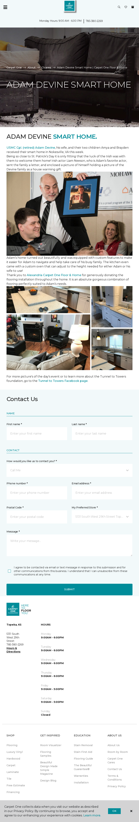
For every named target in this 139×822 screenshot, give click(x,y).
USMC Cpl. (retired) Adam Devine (31, 147)
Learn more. (92, 815)
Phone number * (17, 483)
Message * (13, 531)
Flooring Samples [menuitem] (45, 753)
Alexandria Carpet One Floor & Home (54, 275)
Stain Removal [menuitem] (83, 745)
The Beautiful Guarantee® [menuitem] (83, 767)
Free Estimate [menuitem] (16, 785)
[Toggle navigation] (5, 7)
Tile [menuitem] (9, 778)
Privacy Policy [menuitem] (117, 786)
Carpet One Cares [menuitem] (115, 760)
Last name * (79, 424)
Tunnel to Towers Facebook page (63, 381)
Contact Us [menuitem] (115, 769)
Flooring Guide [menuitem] (83, 758)
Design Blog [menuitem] (48, 780)
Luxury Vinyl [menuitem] (15, 752)
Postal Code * (15, 507)
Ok (114, 811)
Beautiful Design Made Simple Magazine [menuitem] (49, 768)
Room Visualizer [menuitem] (50, 745)
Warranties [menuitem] (81, 775)
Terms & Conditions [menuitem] (115, 777)
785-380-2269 (94, 21)
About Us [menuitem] (114, 745)
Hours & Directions (13, 650)
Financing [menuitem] (13, 792)
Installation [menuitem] (81, 782)
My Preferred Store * (85, 507)
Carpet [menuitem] (11, 765)
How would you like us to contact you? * (32, 461)
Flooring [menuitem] (12, 745)
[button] (119, 7)
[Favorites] (125, 7)
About (31, 67)
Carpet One (14, 67)
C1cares (46, 67)
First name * (14, 424)
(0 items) (132, 7)
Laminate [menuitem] (13, 772)
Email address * (81, 483)
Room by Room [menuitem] (118, 752)
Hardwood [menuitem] (13, 758)
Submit (69, 589)
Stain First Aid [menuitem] (83, 752)
